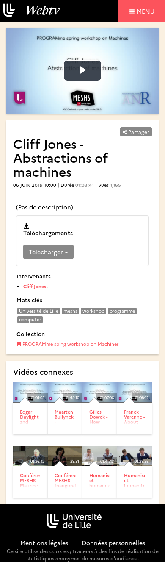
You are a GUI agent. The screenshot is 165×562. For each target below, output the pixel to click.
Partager (138, 131)
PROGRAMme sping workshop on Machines (70, 344)
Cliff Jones (34, 286)
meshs (70, 311)
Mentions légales (44, 542)
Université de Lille (38, 311)
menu (147, 10)
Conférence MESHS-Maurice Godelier (33, 483)
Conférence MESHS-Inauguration (69, 480)
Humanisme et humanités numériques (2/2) (137, 485)
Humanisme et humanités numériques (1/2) (102, 485)
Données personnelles (113, 542)
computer (30, 319)
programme (122, 311)
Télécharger (47, 252)
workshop (93, 311)
